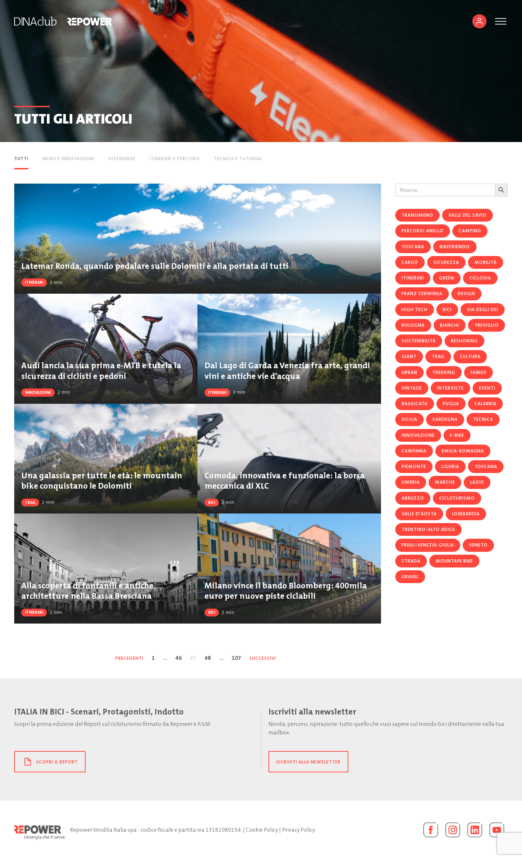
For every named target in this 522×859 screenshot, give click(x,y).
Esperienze (122, 159)
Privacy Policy (298, 829)
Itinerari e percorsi (174, 159)
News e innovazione (68, 159)
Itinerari (34, 282)
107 (236, 658)
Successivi (262, 658)
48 (208, 658)
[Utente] (479, 21)
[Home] (35, 21)
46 (178, 658)
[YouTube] (496, 829)
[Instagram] (452, 829)
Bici (211, 502)
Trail (30, 502)
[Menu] (501, 21)
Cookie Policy (262, 829)
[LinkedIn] (474, 829)
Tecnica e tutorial (238, 159)
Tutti (21, 159)
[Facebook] (430, 829)
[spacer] (283, 159)
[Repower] (90, 21)
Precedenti (129, 658)
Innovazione (38, 392)
